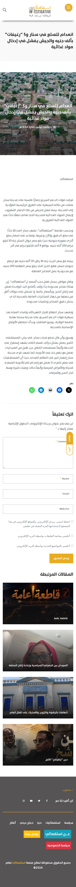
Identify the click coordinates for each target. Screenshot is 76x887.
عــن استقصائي (57, 834)
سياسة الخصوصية (58, 845)
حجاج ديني (26, 822)
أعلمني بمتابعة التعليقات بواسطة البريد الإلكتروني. (43, 535)
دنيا (39, 822)
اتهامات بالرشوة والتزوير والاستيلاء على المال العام (39, 713)
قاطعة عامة (61, 618)
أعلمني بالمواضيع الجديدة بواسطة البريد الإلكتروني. (43, 545)
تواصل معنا (32, 834)
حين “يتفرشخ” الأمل (56, 760)
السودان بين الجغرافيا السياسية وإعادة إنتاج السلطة (38, 665)
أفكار (13, 822)
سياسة (68, 822)
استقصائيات (53, 822)
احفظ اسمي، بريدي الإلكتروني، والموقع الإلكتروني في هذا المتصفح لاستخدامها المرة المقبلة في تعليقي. (39, 523)
